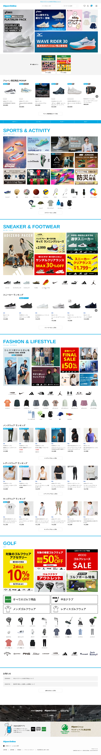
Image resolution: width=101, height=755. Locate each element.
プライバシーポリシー (29, 749)
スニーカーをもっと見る (50, 327)
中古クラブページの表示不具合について (50, 1)
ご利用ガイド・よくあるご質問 (12, 745)
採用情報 (12, 749)
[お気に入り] (84, 5)
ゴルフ (85, 121)
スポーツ (14, 121)
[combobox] (51, 6)
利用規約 (19, 749)
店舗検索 (51, 715)
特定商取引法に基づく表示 (43, 749)
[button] (96, 96)
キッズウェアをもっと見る (50, 529)
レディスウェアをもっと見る (50, 493)
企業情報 (5, 749)
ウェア (61, 121)
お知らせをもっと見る (50, 690)
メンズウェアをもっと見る (50, 458)
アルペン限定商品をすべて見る (50, 113)
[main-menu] (96, 5)
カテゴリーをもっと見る (50, 212)
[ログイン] (87, 5)
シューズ (38, 121)
